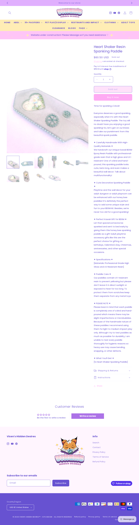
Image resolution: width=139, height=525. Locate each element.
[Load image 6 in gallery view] (82, 162)
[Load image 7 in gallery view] (13, 176)
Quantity (98, 74)
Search (96, 442)
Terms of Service (101, 457)
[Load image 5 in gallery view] (68, 162)
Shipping (98, 61)
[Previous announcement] (7, 3)
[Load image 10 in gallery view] (54, 176)
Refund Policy (99, 461)
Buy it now (113, 97)
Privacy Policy (99, 452)
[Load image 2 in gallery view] (27, 162)
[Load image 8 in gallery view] (27, 176)
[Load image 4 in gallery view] (54, 162)
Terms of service (110, 517)
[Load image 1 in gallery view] (13, 162)
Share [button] (99, 386)
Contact (97, 447)
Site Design (47, 517)
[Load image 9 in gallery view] (40, 176)
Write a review (88, 416)
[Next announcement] (132, 3)
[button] (10, 13)
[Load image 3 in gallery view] (40, 162)
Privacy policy (94, 517)
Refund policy (80, 517)
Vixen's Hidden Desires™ (29, 517)
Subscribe (60, 483)
